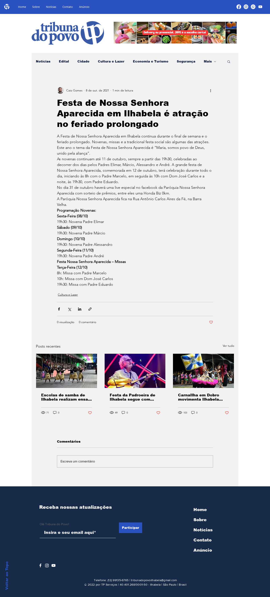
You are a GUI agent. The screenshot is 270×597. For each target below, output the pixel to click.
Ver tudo (228, 346)
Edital (64, 61)
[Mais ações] (210, 90)
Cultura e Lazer (111, 61)
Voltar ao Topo (7, 576)
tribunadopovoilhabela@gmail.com (154, 580)
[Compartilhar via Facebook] (59, 309)
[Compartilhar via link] (90, 309)
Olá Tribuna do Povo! (54, 524)
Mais (208, 61)
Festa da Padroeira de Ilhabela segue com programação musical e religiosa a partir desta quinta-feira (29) (134, 397)
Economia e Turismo (150, 61)
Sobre (200, 519)
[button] (229, 61)
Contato (202, 540)
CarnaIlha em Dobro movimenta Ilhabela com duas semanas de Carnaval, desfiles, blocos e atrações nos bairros (201, 397)
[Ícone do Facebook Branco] (40, 565)
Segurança (186, 61)
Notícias (43, 61)
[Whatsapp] (253, 6)
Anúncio (202, 550)
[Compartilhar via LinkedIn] (80, 309)
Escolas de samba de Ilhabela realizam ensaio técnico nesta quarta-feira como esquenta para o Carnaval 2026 (66, 397)
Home (200, 509)
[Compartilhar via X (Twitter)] (69, 309)
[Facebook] (238, 6)
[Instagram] (246, 6)
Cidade (83, 61)
